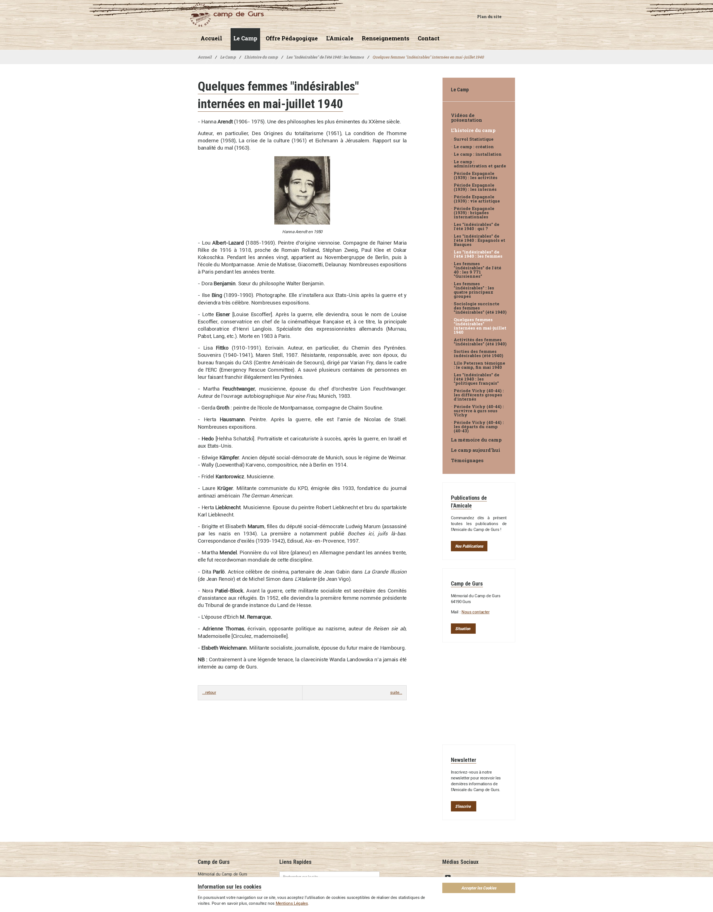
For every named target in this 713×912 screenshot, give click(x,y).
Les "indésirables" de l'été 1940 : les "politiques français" (476, 379)
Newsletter (463, 759)
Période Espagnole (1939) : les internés (475, 187)
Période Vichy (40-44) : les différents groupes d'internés (479, 395)
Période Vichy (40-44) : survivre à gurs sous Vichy (479, 411)
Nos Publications (469, 546)
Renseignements (385, 38)
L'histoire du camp (473, 130)
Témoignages (467, 460)
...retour (209, 692)
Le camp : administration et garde (480, 164)
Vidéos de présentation (466, 117)
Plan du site (489, 16)
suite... (396, 692)
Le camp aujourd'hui (475, 450)
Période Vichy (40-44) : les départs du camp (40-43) (479, 427)
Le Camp (245, 38)
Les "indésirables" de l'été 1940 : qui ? (476, 226)
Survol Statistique (474, 139)
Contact (428, 38)
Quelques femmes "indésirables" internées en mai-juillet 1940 (480, 326)
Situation (462, 628)
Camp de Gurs (226, 15)
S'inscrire (463, 806)
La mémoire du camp (476, 440)
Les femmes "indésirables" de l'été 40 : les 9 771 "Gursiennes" (477, 270)
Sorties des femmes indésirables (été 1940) (478, 353)
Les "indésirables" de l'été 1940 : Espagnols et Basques (479, 240)
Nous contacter (476, 611)
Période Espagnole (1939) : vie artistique (477, 199)
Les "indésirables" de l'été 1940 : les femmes (478, 254)
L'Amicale (339, 38)
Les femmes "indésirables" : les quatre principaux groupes (474, 290)
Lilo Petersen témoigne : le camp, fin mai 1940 (479, 365)
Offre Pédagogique (292, 38)
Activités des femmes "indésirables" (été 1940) (480, 342)
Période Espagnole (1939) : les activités (475, 175)
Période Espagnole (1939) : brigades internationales (474, 213)
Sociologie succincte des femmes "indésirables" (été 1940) (480, 308)
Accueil (211, 38)
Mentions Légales (292, 903)
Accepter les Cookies (478, 888)
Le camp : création (474, 147)
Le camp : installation (478, 154)
